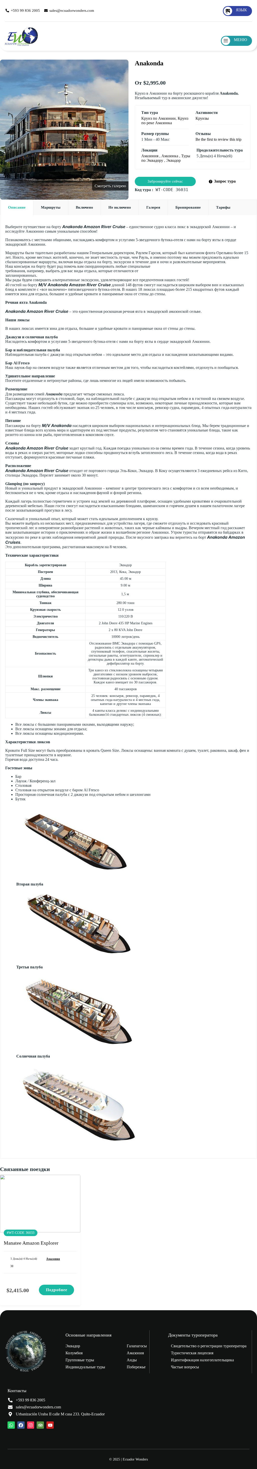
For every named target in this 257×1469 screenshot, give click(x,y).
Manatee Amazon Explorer (31, 1243)
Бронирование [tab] (188, 207)
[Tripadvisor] (40, 1425)
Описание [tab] (17, 207)
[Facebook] (21, 1425)
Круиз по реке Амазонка (164, 120)
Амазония (149, 156)
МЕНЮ (240, 40)
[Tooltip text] (245, 1456)
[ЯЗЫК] (228, 11)
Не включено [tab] (119, 207)
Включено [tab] (84, 207)
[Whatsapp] (11, 1425)
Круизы (202, 118)
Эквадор (173, 160)
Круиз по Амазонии (158, 118)
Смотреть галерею (110, 186)
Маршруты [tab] (50, 207)
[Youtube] (50, 1425)
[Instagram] (30, 1425)
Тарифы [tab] (223, 207)
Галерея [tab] (153, 207)
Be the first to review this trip (218, 139)
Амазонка (169, 156)
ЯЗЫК (241, 10)
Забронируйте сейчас (165, 181)
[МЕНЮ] (226, 41)
